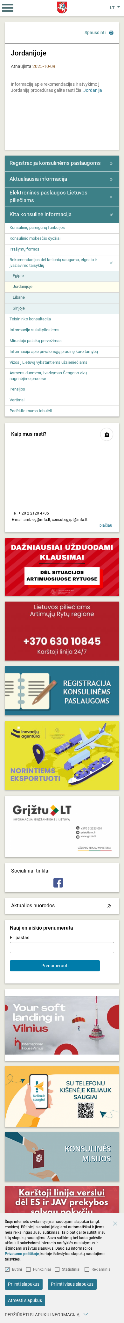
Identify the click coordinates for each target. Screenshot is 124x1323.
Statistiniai (71, 1269)
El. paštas (19, 937)
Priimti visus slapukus (72, 1284)
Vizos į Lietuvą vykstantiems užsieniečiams (48, 362)
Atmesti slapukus (25, 1300)
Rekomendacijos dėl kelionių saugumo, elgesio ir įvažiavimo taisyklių (53, 262)
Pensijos (17, 389)
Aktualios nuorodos (33, 906)
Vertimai (17, 400)
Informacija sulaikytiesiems (34, 329)
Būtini (17, 1269)
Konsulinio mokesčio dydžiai (35, 238)
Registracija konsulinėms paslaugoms (55, 163)
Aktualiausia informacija (38, 179)
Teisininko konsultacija (30, 319)
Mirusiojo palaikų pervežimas (36, 340)
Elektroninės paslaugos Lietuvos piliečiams (48, 196)
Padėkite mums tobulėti (31, 410)
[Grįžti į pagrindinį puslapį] (62, 7)
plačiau (106, 525)
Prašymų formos (24, 249)
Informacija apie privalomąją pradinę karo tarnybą (54, 351)
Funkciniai (42, 1269)
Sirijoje (19, 308)
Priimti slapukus (23, 1284)
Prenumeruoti (54, 965)
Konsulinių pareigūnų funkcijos (37, 227)
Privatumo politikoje (22, 1254)
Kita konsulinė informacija (41, 214)
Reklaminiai (102, 1269)
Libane (19, 297)
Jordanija (92, 90)
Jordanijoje (22, 286)
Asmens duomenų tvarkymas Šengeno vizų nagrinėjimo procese (48, 375)
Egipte (18, 275)
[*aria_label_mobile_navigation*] (8, 8)
